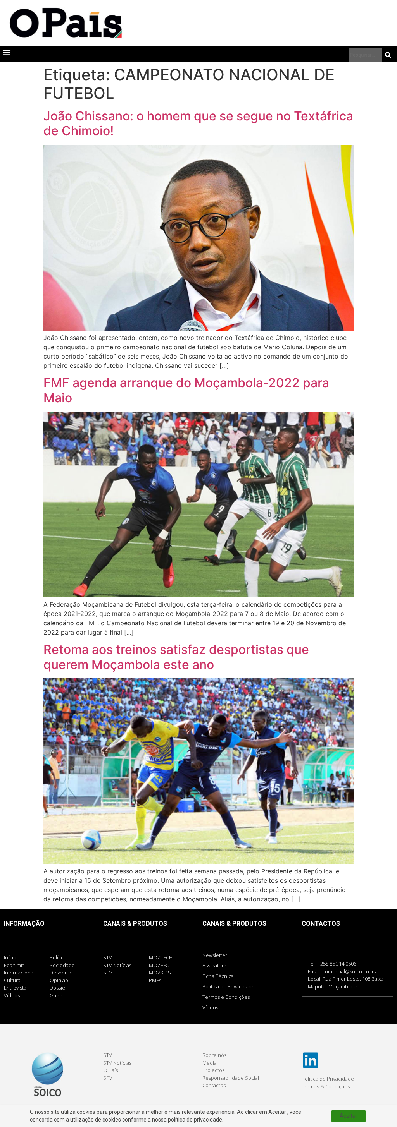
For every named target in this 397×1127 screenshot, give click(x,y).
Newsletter (214, 955)
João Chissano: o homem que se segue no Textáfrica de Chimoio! (198, 123)
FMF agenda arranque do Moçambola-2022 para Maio (186, 390)
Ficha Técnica (218, 976)
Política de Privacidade (228, 986)
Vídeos (210, 1007)
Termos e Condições (226, 996)
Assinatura (214, 965)
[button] (6, 52)
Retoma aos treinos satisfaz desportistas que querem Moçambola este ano (176, 657)
